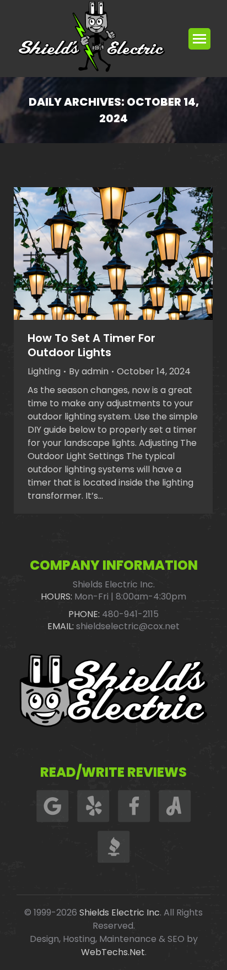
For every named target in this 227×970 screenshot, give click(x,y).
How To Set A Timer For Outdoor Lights (91, 345)
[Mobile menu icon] (199, 39)
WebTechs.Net (113, 952)
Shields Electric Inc (119, 912)
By (89, 371)
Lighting (44, 371)
